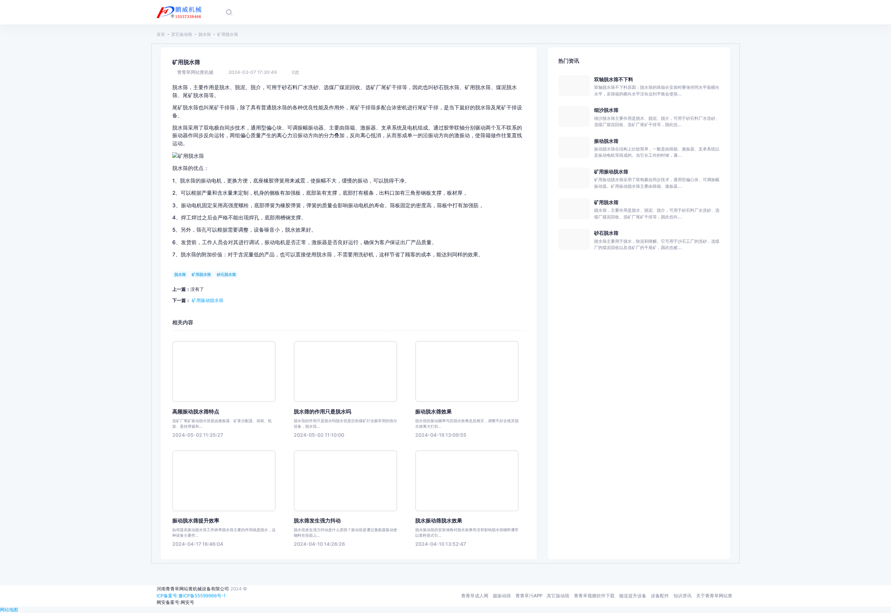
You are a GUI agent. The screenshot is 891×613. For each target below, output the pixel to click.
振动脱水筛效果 (433, 412)
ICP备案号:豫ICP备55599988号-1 (191, 595)
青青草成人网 (474, 595)
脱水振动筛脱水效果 (438, 521)
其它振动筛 (181, 34)
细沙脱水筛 (606, 110)
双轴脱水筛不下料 (613, 79)
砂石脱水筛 (226, 274)
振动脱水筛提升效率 (195, 521)
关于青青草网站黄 (714, 595)
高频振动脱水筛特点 (195, 412)
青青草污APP (528, 595)
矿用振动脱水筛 (207, 300)
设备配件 (660, 595)
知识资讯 (682, 595)
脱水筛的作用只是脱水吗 (322, 412)
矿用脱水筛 (201, 274)
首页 (161, 34)
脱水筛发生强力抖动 (317, 521)
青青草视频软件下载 (594, 595)
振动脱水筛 (606, 141)
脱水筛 (204, 34)
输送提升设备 (632, 595)
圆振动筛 (502, 595)
